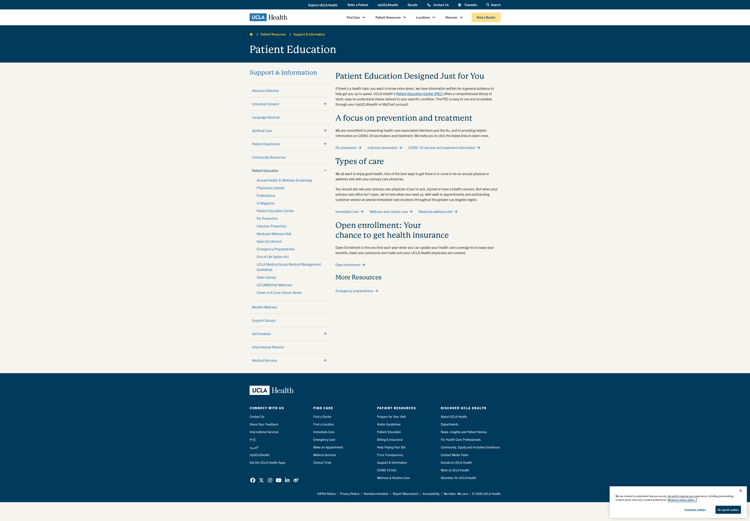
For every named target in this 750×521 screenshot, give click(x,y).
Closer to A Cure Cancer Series (279, 292)
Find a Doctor (486, 17)
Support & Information (309, 34)
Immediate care (347, 211)
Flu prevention (346, 147)
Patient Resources (388, 17)
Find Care (353, 17)
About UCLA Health (454, 416)
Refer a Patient (358, 5)
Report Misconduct (405, 494)
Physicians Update (271, 187)
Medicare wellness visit (436, 211)
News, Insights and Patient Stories (464, 432)
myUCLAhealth (388, 5)
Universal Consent (265, 104)
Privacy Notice (349, 494)
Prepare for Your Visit (391, 416)
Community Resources (269, 157)
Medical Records (264, 360)
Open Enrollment (269, 241)
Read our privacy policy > (682, 500)
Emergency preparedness (354, 290)
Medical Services (324, 455)
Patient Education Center (275, 210)
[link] (253, 480)
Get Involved (261, 333)
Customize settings (695, 509)
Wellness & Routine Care (393, 478)
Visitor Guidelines (389, 424)
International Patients (268, 347)
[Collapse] (325, 170)
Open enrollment (347, 264)
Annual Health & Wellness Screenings (284, 180)
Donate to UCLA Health (456, 462)
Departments (449, 424)
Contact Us (440, 4)
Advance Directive (265, 90)
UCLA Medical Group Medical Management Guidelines (289, 267)
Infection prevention (382, 147)
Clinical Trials (322, 462)
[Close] (740, 490)
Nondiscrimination (376, 494)
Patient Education (265, 170)
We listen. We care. (456, 494)
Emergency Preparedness (276, 249)
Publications (266, 195)
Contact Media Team (454, 455)
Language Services (266, 117)
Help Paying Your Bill (391, 447)
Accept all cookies (728, 509)
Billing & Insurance (390, 439)
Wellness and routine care (389, 211)
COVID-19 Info (386, 470)
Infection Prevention (272, 226)
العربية (254, 447)
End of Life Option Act (273, 256)
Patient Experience (266, 144)
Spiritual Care (262, 130)
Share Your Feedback (264, 424)
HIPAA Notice (326, 494)
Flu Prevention (267, 218)
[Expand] (325, 103)
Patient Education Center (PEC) (419, 93)
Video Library (266, 277)
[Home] (251, 34)
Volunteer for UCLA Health (458, 478)
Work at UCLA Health (455, 470)
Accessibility (431, 494)
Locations (423, 17)
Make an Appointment (328, 447)
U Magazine (265, 203)
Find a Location (323, 424)
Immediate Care (324, 432)
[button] (323, 5)
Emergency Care (324, 439)
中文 (253, 439)
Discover (451, 17)
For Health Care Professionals (461, 439)
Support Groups (263, 320)
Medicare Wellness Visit (274, 233)
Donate (413, 5)
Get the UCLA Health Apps (267, 462)
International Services (264, 432)
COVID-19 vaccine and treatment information (441, 147)
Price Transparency (390, 455)
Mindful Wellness (264, 307)
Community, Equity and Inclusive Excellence (470, 447)
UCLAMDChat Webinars (274, 285)
